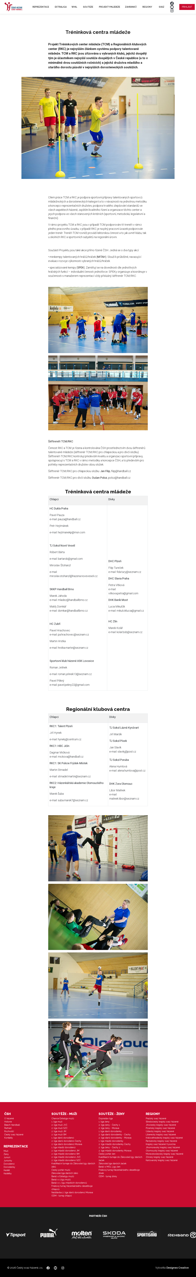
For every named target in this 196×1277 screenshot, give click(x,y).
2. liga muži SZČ (59, 1128)
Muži (6, 1151)
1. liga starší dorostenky (110, 1131)
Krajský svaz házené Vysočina (160, 1144)
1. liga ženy (104, 1121)
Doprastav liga (106, 1118)
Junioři (7, 1157)
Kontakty (8, 1138)
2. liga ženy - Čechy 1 (109, 1125)
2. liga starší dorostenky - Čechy (115, 1134)
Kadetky (8, 1173)
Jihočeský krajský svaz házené (161, 1125)
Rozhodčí (9, 1131)
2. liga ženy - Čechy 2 (109, 1147)
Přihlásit (187, 7)
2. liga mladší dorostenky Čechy (115, 1144)
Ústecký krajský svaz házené (160, 1131)
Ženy (6, 1154)
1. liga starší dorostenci (62, 1138)
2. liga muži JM (58, 1131)
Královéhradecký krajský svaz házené (164, 1138)
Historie (8, 1121)
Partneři (8, 1128)
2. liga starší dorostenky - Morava (115, 1138)
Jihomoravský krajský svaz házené (163, 1147)
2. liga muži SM (58, 1134)
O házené (9, 1118)
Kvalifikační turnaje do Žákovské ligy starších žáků (73, 1165)
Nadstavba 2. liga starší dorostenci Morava (72, 1192)
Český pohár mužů (60, 1170)
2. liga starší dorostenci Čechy (66, 1141)
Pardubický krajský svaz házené (161, 1141)
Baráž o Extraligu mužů (62, 1176)
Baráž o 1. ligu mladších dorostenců (69, 1183)
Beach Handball (12, 1125)
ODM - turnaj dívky (108, 1176)
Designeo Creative (177, 1267)
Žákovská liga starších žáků (64, 1173)
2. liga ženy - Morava (109, 1128)
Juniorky (8, 1160)
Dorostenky (9, 1167)
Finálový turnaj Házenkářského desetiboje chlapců (71, 1187)
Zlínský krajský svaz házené (159, 1157)
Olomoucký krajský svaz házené (162, 1150)
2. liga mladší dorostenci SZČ (66, 1160)
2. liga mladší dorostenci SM (65, 1154)
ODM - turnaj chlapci (61, 1195)
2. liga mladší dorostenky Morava (115, 1150)
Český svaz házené (13, 1134)
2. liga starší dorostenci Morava (66, 1144)
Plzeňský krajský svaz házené (160, 1128)
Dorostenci (9, 1164)
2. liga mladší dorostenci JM (65, 1150)
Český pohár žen (107, 1154)
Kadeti (7, 1170)
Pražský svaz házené (156, 1118)
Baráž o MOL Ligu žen (109, 1166)
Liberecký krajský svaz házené (161, 1134)
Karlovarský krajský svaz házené (161, 1160)
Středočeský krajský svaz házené (162, 1121)
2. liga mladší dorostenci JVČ (66, 1157)
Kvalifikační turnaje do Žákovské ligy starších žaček (120, 1159)
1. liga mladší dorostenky (111, 1141)
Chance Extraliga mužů (62, 1118)
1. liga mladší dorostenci (63, 1147)
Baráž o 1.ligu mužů (61, 1179)
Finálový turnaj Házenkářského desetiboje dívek (119, 1171)
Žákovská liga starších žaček (112, 1163)
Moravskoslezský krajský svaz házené (164, 1154)
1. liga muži (56, 1121)
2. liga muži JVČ (59, 1125)
